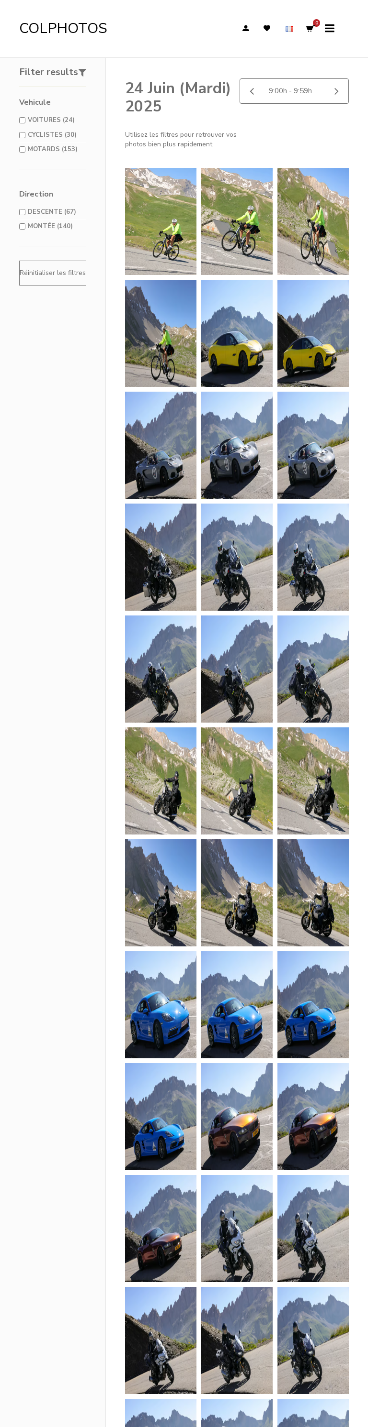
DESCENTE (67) (52, 212)
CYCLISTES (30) (52, 135)
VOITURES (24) (51, 120)
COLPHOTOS (63, 28)
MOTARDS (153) (53, 149)
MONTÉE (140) (50, 226)
